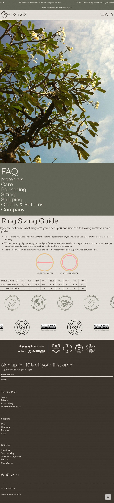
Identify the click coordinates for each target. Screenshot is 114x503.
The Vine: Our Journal (11, 456)
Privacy (4, 400)
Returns (5, 430)
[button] (106, 15)
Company (12, 210)
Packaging (13, 189)
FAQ (3, 423)
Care (7, 184)
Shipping (11, 200)
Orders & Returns (22, 205)
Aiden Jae (11, 488)
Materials (12, 179)
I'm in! (4, 379)
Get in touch (7, 462)
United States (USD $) (10, 494)
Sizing (8, 195)
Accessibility (7, 403)
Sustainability (7, 453)
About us (5, 450)
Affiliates (5, 459)
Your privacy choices (11, 406)
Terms (4, 397)
